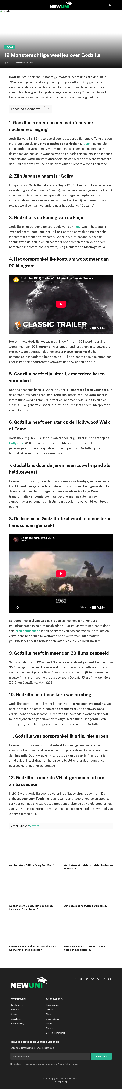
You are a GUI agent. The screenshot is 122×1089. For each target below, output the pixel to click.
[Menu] (12, 4)
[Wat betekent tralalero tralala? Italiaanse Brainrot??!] (88, 847)
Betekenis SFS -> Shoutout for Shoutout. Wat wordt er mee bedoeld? (33, 948)
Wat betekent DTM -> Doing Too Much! (31, 865)
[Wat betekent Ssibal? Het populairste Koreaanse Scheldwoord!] (33, 888)
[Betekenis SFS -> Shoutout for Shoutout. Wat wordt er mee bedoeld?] (33, 929)
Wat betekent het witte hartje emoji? (85, 906)
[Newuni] (61, 5)
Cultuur (9, 47)
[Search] (110, 4)
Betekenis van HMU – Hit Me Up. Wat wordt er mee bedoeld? (85, 948)
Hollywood (16, 443)
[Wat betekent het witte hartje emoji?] (88, 888)
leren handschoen (27, 631)
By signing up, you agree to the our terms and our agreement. (47, 1064)
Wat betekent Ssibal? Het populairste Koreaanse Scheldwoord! (31, 908)
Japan (87, 143)
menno (10, 63)
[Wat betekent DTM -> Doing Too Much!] (33, 847)
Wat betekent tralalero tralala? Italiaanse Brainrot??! (88, 867)
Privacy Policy (64, 1064)
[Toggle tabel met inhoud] (45, 108)
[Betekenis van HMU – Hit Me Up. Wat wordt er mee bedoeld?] (88, 929)
